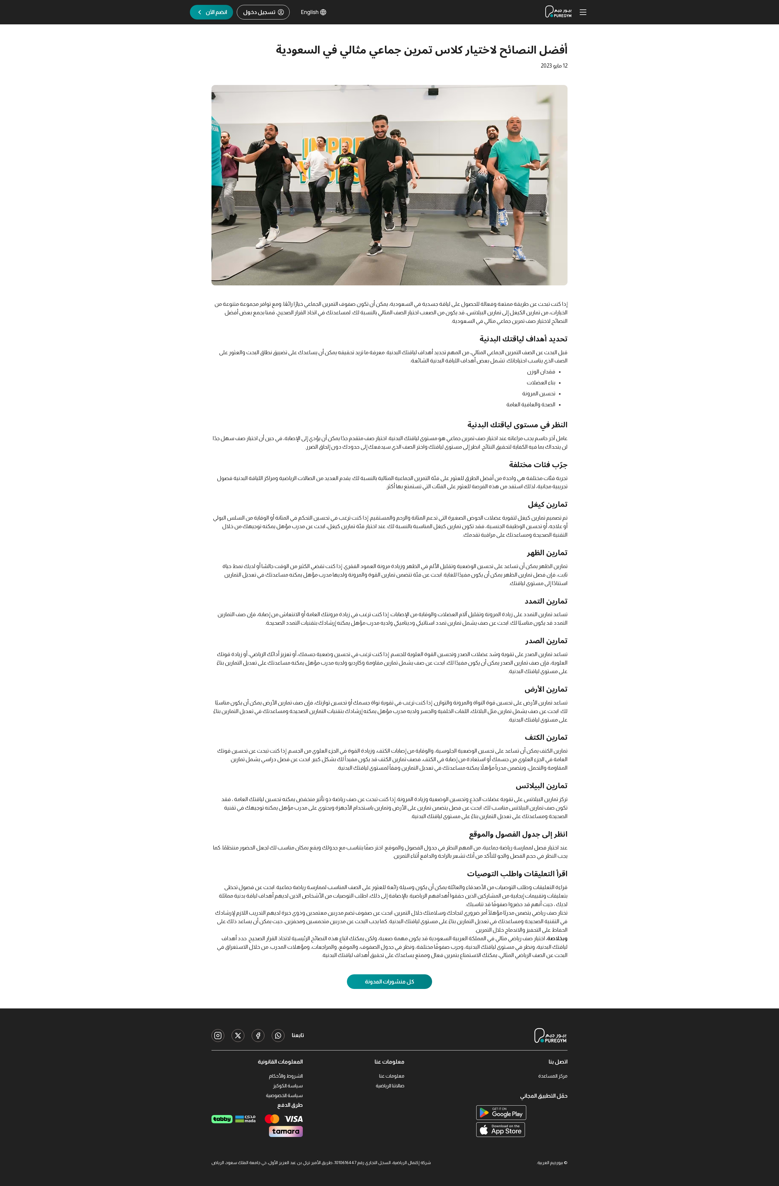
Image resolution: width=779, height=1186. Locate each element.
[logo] (558, 12)
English (310, 12)
